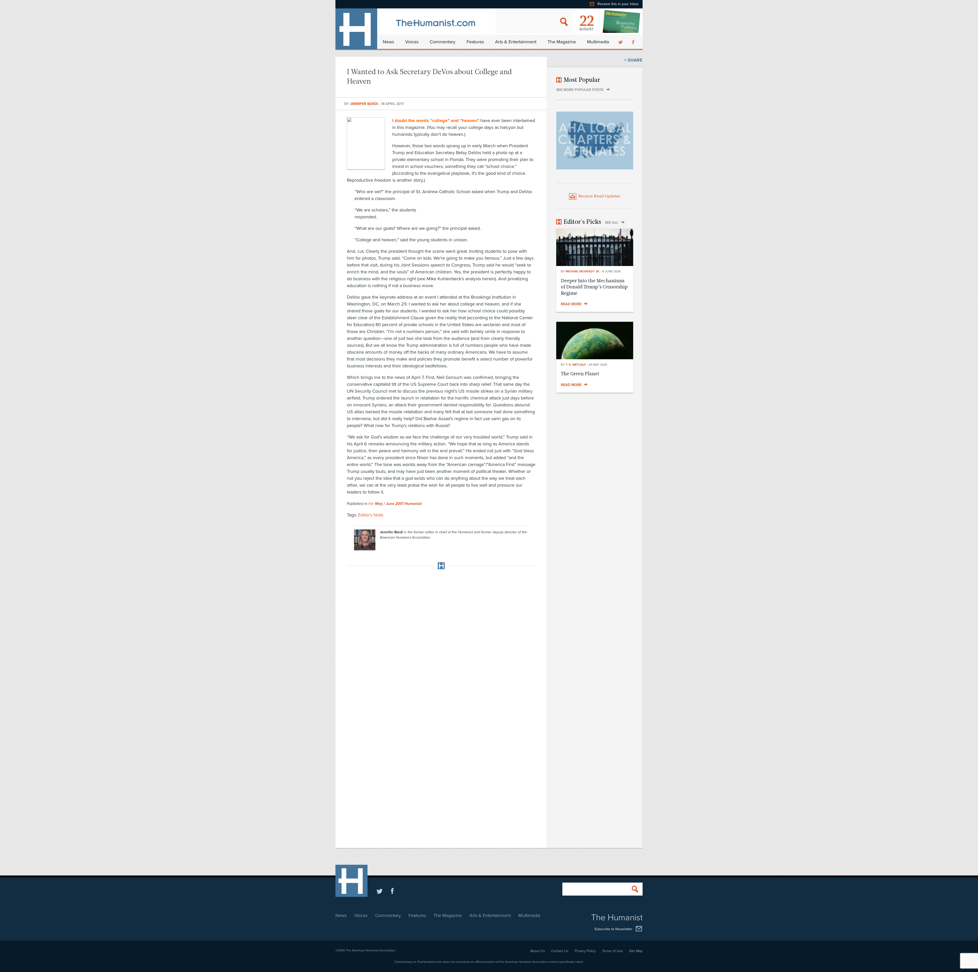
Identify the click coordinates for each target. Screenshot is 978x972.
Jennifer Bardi (364, 104)
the (395, 503)
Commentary (442, 42)
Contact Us (559, 951)
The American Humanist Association (370, 950)
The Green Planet (580, 373)
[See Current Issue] (622, 21)
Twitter (621, 42)
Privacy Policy (585, 951)
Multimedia (598, 42)
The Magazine (562, 42)
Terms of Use (612, 951)
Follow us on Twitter (379, 891)
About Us (537, 951)
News (388, 42)
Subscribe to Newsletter (613, 929)
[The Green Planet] (594, 358)
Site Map (636, 951)
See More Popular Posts (579, 90)
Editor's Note (370, 515)
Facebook (633, 42)
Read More (571, 304)
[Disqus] (441, 637)
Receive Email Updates (599, 196)
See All (611, 222)
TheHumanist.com (356, 29)
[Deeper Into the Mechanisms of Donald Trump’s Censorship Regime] (594, 264)
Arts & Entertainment (515, 42)
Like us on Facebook (392, 891)
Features (475, 42)
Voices (411, 42)
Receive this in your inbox (618, 4)
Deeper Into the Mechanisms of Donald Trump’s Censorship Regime (594, 287)
